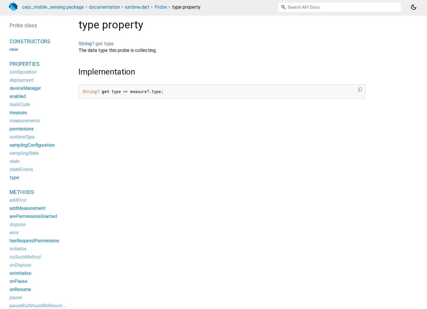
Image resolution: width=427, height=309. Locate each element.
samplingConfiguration (32, 145)
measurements (25, 120)
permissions (22, 129)
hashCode (20, 104)
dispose (18, 224)
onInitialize (20, 273)
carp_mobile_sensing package (53, 7)
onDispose (20, 265)
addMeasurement (28, 208)
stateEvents (21, 169)
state (14, 161)
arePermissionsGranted (33, 216)
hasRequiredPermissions (34, 240)
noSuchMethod (25, 257)
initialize (18, 249)
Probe (161, 7)
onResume (20, 289)
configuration (23, 72)
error (14, 232)
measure (18, 112)
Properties (25, 64)
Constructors (30, 41)
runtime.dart (137, 7)
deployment (21, 80)
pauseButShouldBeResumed (38, 305)
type (14, 177)
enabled (18, 96)
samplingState (24, 153)
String (85, 43)
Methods (22, 192)
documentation (104, 7)
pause (16, 297)
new (14, 49)
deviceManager (25, 88)
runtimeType (22, 137)
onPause (18, 281)
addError (18, 200)
